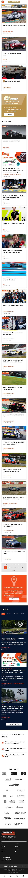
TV (15, 851)
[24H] (4, 876)
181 (15, 564)
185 (6, 567)
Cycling (22, 613)
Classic (9, 613)
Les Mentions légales (12, 870)
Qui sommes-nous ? (6, 859)
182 (18, 564)
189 (18, 567)
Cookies (20, 870)
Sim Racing (15, 613)
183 (21, 564)
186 (9, 567)
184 (24, 564)
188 (15, 567)
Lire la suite (14, 598)
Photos (16, 849)
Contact (22, 869)
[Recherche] (17, 876)
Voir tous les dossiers (14, 724)
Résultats (17, 846)
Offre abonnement (14, 1)
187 (12, 567)
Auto (3, 613)
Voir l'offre (9, 114)
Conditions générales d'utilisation (11, 869)
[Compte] (11, 876)
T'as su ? (17, 844)
